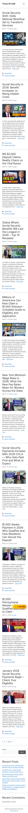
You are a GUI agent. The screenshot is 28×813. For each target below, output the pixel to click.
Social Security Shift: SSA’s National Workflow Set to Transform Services (13, 19)
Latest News (8, 73)
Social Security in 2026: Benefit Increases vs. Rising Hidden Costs (12, 90)
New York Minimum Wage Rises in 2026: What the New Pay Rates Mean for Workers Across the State (14, 382)
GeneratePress (14, 810)
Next (10, 741)
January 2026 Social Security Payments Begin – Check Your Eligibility (13, 677)
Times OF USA (8, 4)
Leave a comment (9, 75)
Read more (16, 68)
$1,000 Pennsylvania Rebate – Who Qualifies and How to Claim (13, 605)
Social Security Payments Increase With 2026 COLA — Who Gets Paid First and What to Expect (13, 455)
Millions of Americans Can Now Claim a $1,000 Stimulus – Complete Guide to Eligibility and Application (13, 307)
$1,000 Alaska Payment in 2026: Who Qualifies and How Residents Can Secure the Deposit (13, 532)
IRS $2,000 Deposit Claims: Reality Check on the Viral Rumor (12, 158)
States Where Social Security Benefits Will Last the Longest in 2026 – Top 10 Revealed (12, 230)
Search (4, 749)
